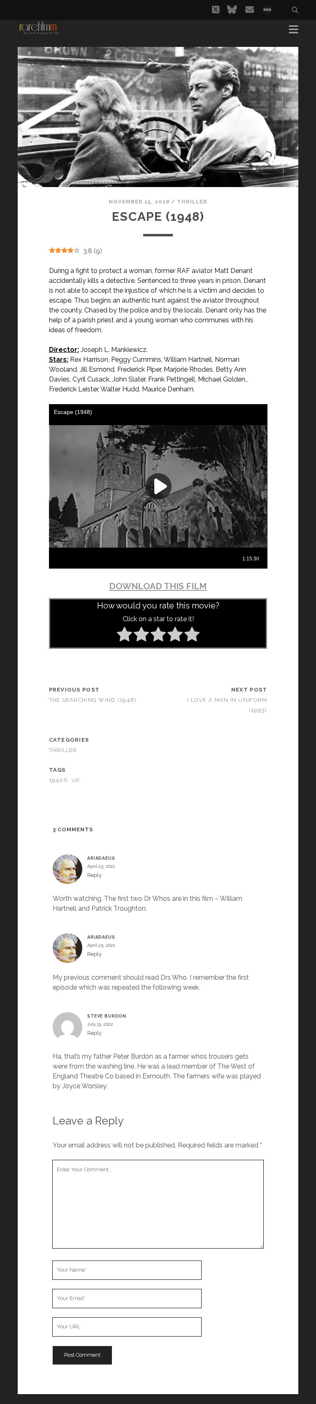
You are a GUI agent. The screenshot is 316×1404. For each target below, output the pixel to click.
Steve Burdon (106, 1015)
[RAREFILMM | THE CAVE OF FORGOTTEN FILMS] (39, 32)
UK (76, 780)
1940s (58, 780)
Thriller (192, 202)
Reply (94, 875)
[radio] (124, 636)
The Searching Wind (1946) (93, 700)
